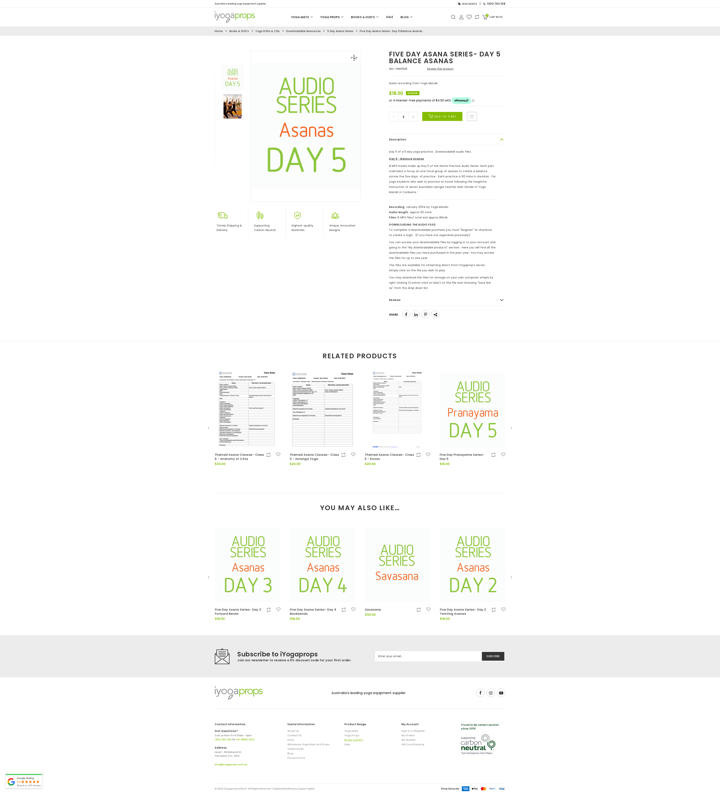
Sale (389, 17)
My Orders (408, 735)
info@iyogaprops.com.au (231, 764)
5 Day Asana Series (340, 31)
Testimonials (295, 749)
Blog (404, 17)
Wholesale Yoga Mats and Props (308, 744)
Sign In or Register (413, 731)
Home (219, 31)
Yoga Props (330, 17)
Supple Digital (306, 788)
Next (511, 428)
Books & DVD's (239, 31)
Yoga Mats (300, 17)
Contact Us (294, 735)
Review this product (440, 69)
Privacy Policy (296, 758)
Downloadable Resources (303, 31)
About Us (293, 731)
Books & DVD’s (363, 17)
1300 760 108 (496, 4)
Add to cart (445, 116)
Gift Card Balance (412, 744)
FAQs (290, 740)
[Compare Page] (490, 133)
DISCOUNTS (469, 3)
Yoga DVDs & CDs (267, 31)
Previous (208, 428)
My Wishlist (408, 740)
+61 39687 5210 (245, 739)
